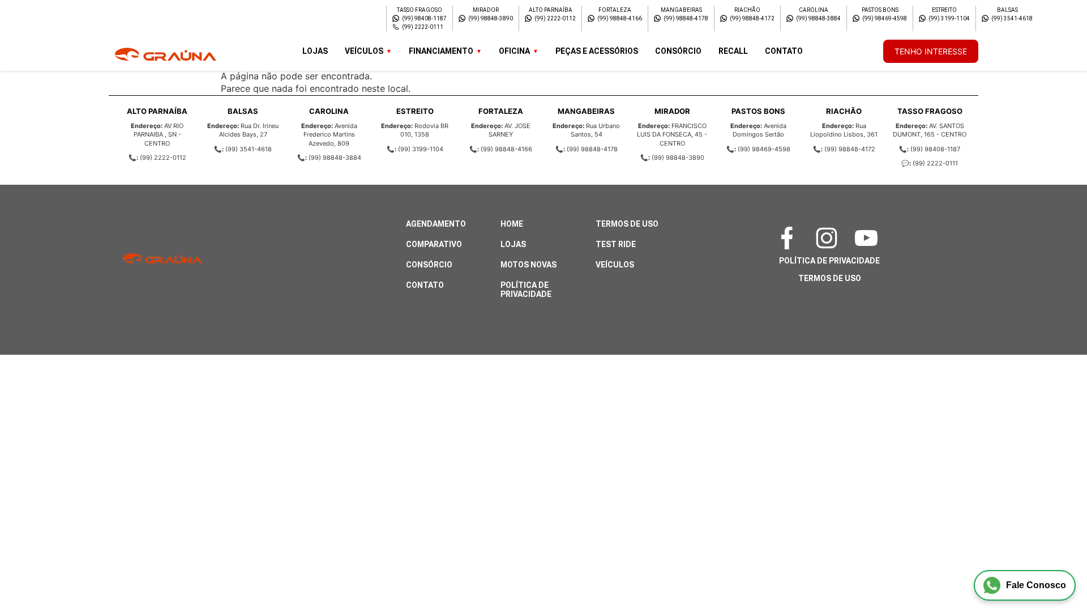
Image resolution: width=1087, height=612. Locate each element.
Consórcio (678, 51)
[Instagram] (829, 238)
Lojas (315, 51)
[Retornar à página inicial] (31, 572)
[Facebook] (790, 238)
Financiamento (441, 51)
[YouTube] (869, 238)
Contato (784, 51)
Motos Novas (528, 264)
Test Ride (616, 244)
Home (511, 223)
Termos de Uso (627, 223)
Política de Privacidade (525, 289)
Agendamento (436, 223)
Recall (733, 51)
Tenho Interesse (931, 51)
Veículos (364, 51)
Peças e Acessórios (596, 51)
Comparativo (434, 244)
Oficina (514, 51)
